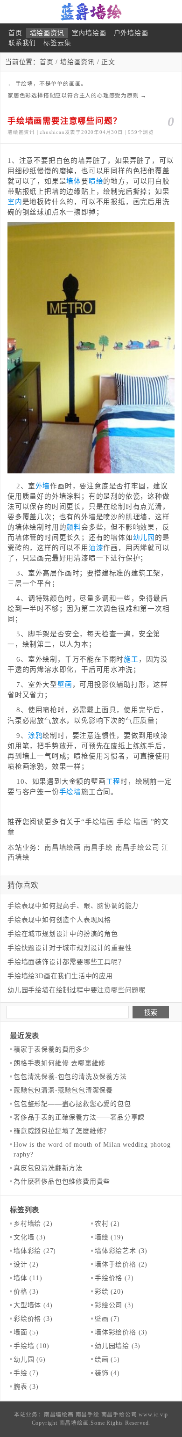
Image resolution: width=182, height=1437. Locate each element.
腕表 (26, 1386)
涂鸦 (35, 735)
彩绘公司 (114, 1305)
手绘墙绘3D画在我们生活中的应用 (60, 976)
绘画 (107, 1359)
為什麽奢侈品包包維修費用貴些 (62, 1181)
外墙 (42, 486)
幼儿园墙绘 (117, 1345)
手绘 (124, 821)
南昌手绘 (98, 847)
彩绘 (109, 1291)
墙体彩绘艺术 (121, 1250)
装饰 (107, 1373)
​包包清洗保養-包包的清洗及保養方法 (70, 1076)
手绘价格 (114, 1278)
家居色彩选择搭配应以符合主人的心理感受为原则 (73, 95)
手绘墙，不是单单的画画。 (51, 84)
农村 (107, 1223)
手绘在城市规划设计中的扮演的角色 (62, 933)
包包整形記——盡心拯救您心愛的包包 (72, 1103)
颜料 (73, 527)
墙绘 (109, 1237)
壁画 (64, 684)
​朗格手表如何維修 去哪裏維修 (59, 1063)
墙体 (73, 181)
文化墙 (30, 1237)
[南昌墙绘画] (91, 11)
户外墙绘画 (131, 33)
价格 (26, 1291)
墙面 (26, 1332)
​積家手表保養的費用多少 (52, 1049)
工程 (113, 781)
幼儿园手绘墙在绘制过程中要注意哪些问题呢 (76, 990)
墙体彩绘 (35, 1250)
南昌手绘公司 (137, 847)
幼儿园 (144, 537)
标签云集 (57, 42)
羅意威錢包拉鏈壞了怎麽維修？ (62, 1131)
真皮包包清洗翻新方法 (48, 1168)
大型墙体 (33, 1305)
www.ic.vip (153, 1414)
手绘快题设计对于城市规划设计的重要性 (69, 947)
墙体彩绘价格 (121, 1332)
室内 (14, 202)
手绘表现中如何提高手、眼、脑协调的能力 (73, 905)
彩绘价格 (33, 1318)
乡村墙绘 (33, 1223)
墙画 (140, 821)
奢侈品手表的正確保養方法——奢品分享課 (79, 1117)
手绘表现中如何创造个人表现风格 (59, 919)
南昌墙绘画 (62, 847)
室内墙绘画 (89, 33)
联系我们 (22, 42)
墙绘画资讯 (47, 33)
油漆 (96, 548)
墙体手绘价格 (121, 1264)
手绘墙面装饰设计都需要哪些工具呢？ (66, 961)
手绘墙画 (99, 821)
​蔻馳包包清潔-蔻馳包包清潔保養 (63, 1090)
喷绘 (96, 181)
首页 (15, 33)
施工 (131, 659)
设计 (26, 1264)
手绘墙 (70, 792)
